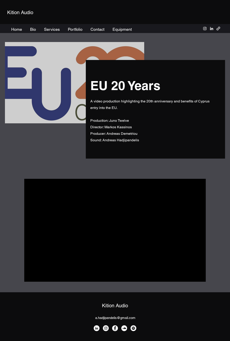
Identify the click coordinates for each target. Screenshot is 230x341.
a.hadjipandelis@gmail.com (115, 318)
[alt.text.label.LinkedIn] (211, 28)
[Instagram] (106, 328)
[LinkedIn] (97, 328)
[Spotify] (133, 328)
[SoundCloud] (124, 328)
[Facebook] (115, 328)
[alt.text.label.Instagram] (205, 28)
